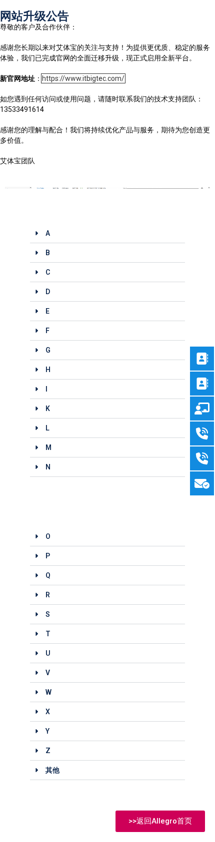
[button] (107, 233)
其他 (53, 770)
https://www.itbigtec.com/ (83, 78)
